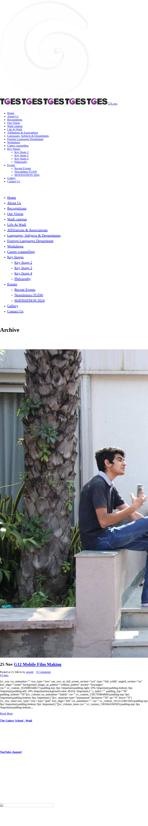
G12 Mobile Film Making (37, 664)
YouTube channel (10, 752)
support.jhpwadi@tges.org (22, 772)
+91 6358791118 (23, 766)
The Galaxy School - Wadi (16, 720)
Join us (4, 786)
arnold (29, 672)
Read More (6, 713)
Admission (6, 792)
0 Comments (43, 672)
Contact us (6, 798)
